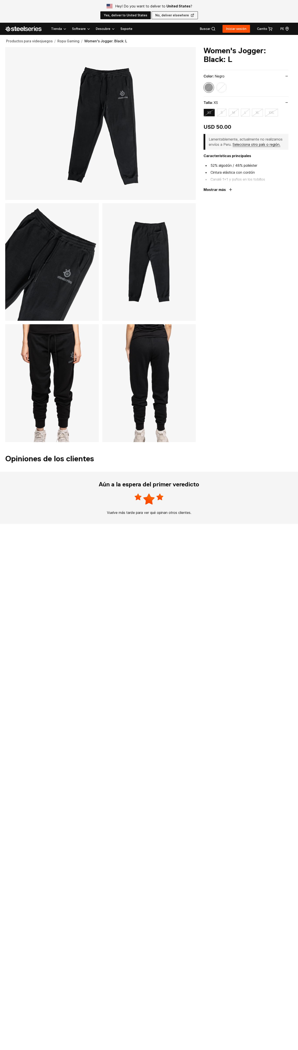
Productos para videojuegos (29, 41)
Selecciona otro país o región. (256, 144)
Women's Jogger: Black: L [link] (105, 41)
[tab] (207, 29)
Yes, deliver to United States (125, 15)
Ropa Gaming (68, 41)
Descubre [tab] (103, 29)
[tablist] (83, 29)
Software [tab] (79, 29)
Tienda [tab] (56, 29)
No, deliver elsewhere (172, 15)
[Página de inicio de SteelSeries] (26, 28)
